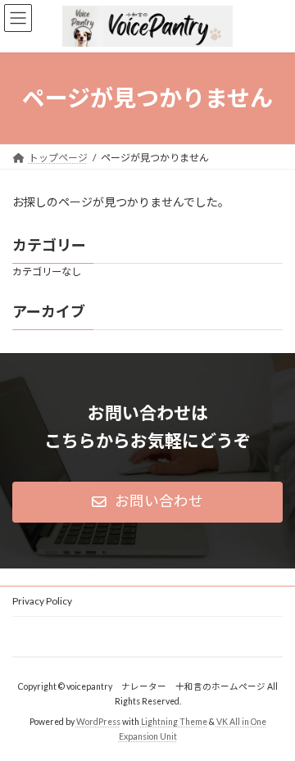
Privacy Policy (42, 601)
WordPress (98, 721)
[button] (147, 502)
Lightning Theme (174, 721)
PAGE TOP (271, 721)
